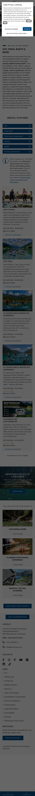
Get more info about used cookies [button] (17, 33)
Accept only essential (11, 29)
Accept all (27, 29)
